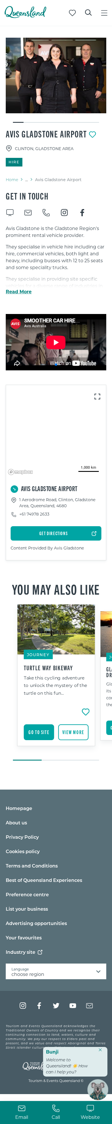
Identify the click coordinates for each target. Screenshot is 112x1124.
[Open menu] (104, 13)
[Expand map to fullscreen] (97, 396)
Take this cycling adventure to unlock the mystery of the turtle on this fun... (55, 685)
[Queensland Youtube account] (72, 1005)
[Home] (25, 16)
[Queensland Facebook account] (39, 1005)
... (26, 179)
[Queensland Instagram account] (23, 1005)
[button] (56, 364)
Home (12, 179)
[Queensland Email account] (89, 1005)
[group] (56, 683)
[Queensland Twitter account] (56, 1005)
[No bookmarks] (72, 13)
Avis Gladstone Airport (46, 133)
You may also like (56, 589)
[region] (56, 283)
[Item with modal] (56, 75)
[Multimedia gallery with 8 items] (56, 80)
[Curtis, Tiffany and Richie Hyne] (56, 75)
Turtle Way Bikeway (48, 668)
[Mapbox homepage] (20, 472)
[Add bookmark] (92, 135)
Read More (19, 291)
